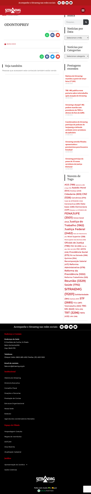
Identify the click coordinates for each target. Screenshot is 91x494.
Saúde (72, 284)
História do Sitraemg (12, 378)
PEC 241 (71, 249)
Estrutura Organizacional (14, 403)
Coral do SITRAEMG (73, 201)
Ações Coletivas (10, 470)
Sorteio (74, 299)
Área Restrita (9, 447)
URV (73, 316)
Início (4, 15)
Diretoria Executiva (12, 383)
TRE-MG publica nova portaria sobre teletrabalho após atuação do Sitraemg (76, 93)
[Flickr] (71, 2)
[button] (83, 10)
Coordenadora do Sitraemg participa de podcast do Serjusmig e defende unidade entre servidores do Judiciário (76, 127)
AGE (69, 184)
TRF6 (79, 309)
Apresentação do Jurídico (14, 465)
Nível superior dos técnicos (75, 240)
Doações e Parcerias (12, 393)
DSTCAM (7, 442)
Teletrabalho (72, 306)
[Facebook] (59, 2)
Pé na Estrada (79, 255)
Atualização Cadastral (12, 452)
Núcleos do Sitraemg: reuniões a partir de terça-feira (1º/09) (76, 78)
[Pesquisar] (86, 22)
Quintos (70, 258)
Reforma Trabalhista (76, 277)
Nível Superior (76, 236)
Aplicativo (80, 185)
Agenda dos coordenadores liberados (19, 419)
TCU (77, 303)
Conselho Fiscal (10, 388)
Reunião (75, 280)
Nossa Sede (9, 409)
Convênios (79, 198)
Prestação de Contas (12, 398)
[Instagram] (63, 2)
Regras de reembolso (13, 437)
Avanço (75, 191)
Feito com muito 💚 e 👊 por (45, 488)
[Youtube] (67, 2)
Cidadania (73, 194)
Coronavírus (72, 204)
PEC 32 (76, 246)
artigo (67, 188)
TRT (71, 312)
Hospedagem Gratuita (13, 431)
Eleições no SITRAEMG (78, 210)
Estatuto (7, 414)
